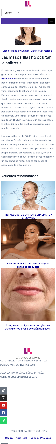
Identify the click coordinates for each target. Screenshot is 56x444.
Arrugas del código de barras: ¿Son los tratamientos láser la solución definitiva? (28, 327)
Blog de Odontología (41, 50)
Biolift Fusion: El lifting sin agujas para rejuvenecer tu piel (28, 265)
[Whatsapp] (3, 420)
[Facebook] (3, 412)
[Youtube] (3, 405)
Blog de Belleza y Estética (16, 50)
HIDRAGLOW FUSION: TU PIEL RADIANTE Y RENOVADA (28, 216)
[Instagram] (3, 397)
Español (9, 12)
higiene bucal (8, 78)
